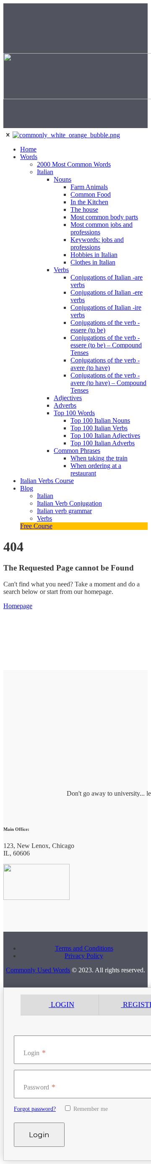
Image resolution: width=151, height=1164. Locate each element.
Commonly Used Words (38, 970)
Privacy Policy (84, 955)
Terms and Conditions (84, 948)
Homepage (17, 605)
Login (61, 1004)
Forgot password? (35, 1109)
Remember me (90, 1109)
